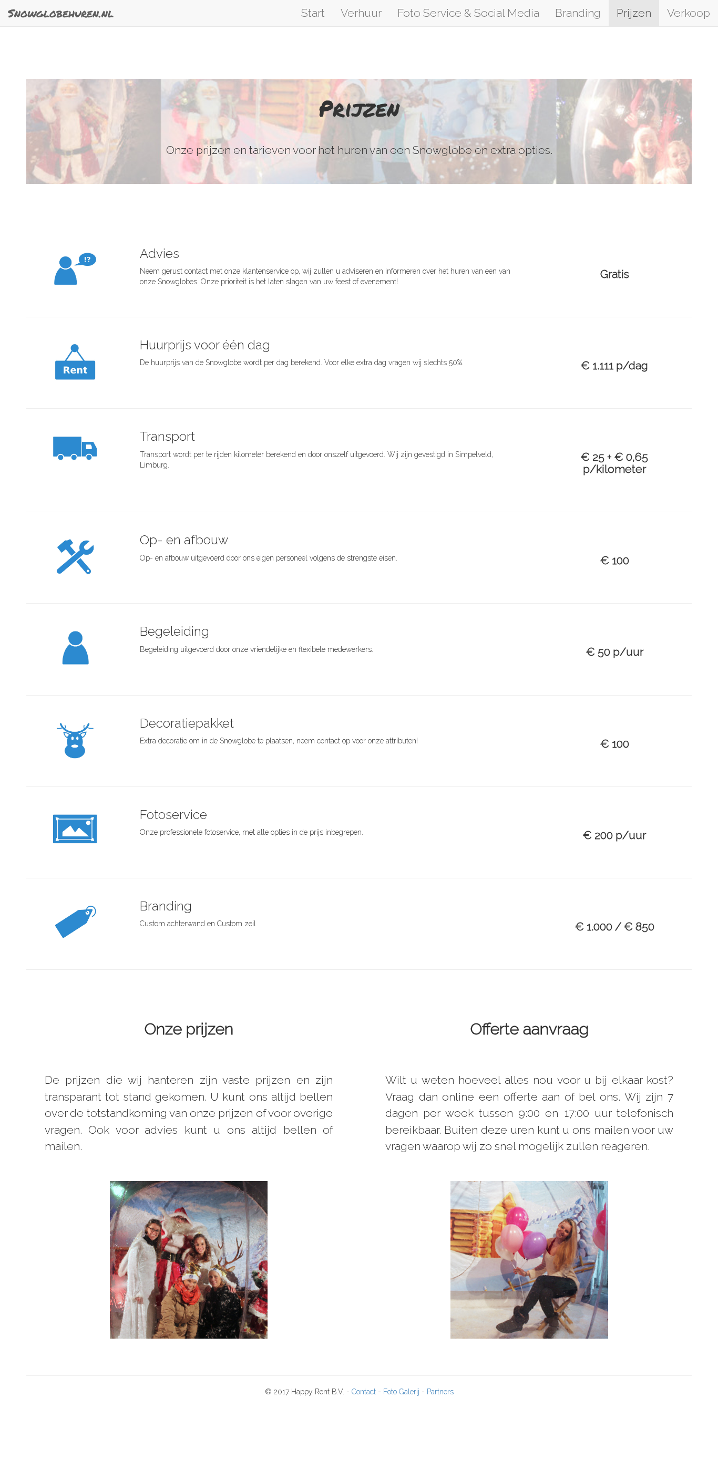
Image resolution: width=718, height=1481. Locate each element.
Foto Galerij (402, 1391)
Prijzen (634, 12)
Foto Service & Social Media (468, 12)
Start (313, 12)
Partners (440, 1391)
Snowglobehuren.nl (61, 13)
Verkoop (688, 12)
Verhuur (361, 12)
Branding (578, 12)
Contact (365, 1391)
